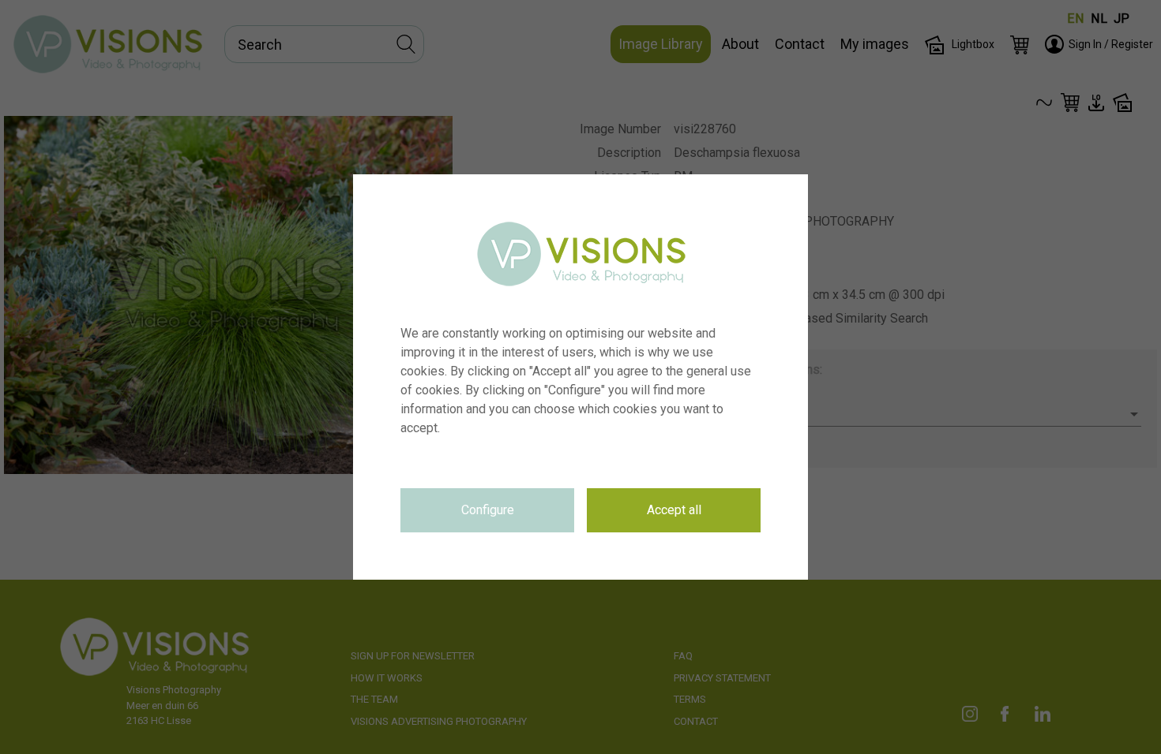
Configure (487, 509)
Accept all (674, 509)
